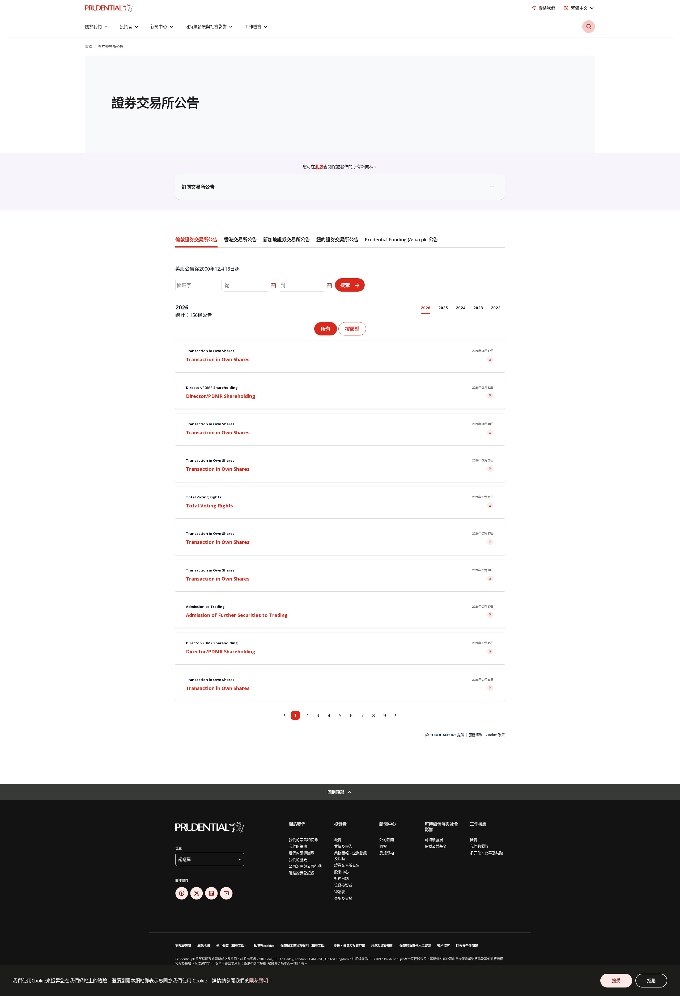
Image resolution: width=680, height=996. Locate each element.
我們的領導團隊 (301, 852)
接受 (616, 981)
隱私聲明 (258, 980)
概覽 (337, 839)
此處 (319, 167)
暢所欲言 (443, 945)
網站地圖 (203, 945)
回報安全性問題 (467, 945)
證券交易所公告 (347, 865)
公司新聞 (386, 839)
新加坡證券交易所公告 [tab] (286, 239)
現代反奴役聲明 (382, 945)
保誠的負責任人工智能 (415, 945)
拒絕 (651, 981)
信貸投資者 (343, 885)
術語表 (339, 891)
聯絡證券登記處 (301, 872)
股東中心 (341, 871)
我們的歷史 (298, 859)
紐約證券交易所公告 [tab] (337, 239)
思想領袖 (386, 852)
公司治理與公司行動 (305, 866)
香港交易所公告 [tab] (240, 239)
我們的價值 (479, 846)
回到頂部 (336, 792)
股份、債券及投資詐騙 (349, 945)
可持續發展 (434, 839)
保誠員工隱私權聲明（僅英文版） (303, 945)
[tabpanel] (340, 505)
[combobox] (579, 8)
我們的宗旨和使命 (303, 839)
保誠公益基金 (436, 846)
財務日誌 (341, 878)
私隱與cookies (264, 945)
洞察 (382, 846)
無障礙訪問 (183, 945)
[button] (97, 26)
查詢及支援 (343, 898)
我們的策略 (298, 846)
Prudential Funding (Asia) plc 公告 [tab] (401, 239)
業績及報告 (343, 846)
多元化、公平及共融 (486, 852)
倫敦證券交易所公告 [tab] (196, 239)
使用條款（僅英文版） (232, 945)
